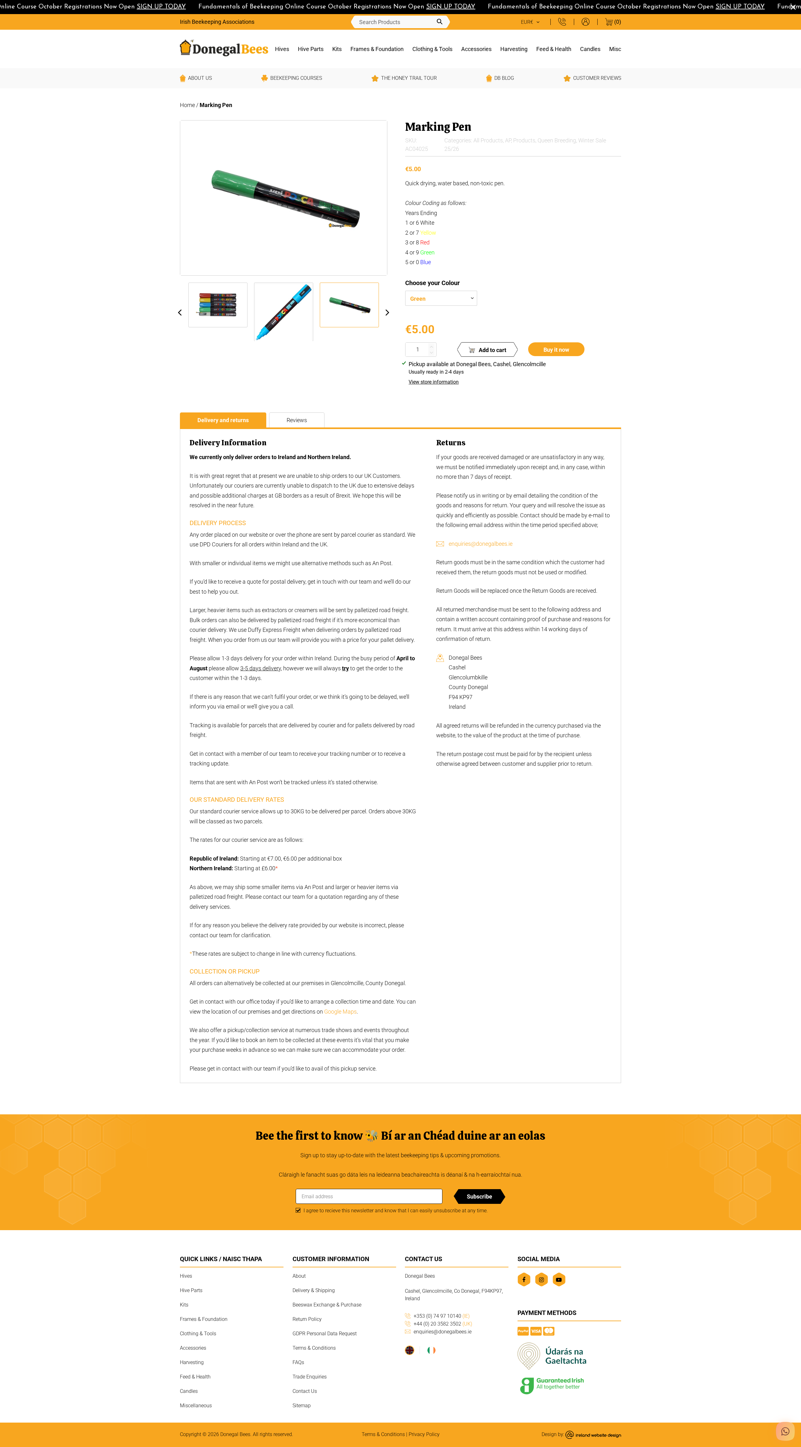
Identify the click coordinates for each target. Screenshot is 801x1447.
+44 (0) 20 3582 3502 (443, 1324)
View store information (434, 382)
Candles (590, 49)
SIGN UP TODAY (146, 7)
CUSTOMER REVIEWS (597, 78)
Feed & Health (553, 49)
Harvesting (514, 49)
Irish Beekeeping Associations (217, 21)
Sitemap (302, 1406)
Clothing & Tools (432, 49)
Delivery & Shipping (314, 1290)
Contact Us (305, 1391)
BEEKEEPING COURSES (296, 78)
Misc (615, 49)
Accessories (476, 49)
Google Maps (340, 1011)
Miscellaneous (196, 1406)
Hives (282, 49)
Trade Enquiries (310, 1377)
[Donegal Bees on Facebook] (524, 1279)
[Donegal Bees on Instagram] (541, 1279)
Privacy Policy (424, 1434)
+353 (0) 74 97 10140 (442, 1316)
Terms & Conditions (314, 1348)
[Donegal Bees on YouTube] (559, 1279)
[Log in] (585, 22)
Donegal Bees (235, 1434)
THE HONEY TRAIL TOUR (409, 78)
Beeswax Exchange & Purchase (327, 1305)
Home (187, 105)
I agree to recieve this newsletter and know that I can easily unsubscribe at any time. (396, 1211)
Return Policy (307, 1319)
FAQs (298, 1362)
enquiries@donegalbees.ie (481, 543)
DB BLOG (504, 78)
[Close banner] (793, 7)
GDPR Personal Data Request (325, 1334)
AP (508, 140)
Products (524, 140)
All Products (488, 140)
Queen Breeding (557, 140)
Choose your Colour (432, 283)
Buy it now (556, 349)
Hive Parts (311, 49)
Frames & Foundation (377, 49)
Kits (337, 49)
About (299, 1276)
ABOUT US (200, 78)
